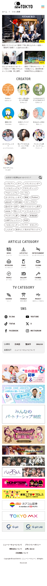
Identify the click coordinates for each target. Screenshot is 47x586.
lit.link (12, 317)
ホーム (4, 12)
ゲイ (19, 184)
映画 (26, 197)
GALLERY (23, 278)
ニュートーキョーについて (25, 350)
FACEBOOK (13, 331)
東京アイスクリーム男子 (31, 207)
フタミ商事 (16, 12)
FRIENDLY (23, 300)
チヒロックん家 (11, 216)
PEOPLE (9, 278)
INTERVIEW (9, 266)
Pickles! (35, 197)
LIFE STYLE (23, 254)
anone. (8, 211)
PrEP (26, 220)
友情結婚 (33, 216)
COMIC (23, 266)
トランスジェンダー (32, 184)
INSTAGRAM (36, 331)
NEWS (9, 254)
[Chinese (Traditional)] (28, 344)
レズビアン (9, 184)
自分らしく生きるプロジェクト (28, 229)
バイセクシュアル (12, 188)
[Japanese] (17, 344)
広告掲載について (22, 553)
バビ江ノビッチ (11, 225)
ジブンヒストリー (32, 211)
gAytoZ (8, 202)
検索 (40, 177)
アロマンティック (30, 188)
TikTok (12, 324)
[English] (39, 344)
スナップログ (30, 202)
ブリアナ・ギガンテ (29, 225)
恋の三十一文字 (11, 207)
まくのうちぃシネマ (13, 197)
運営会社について (15, 549)
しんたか (8, 229)
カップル (24, 193)
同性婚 (24, 216)
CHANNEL (38, 278)
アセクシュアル (11, 193)
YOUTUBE (35, 317)
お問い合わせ (29, 549)
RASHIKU (9, 300)
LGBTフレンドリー (13, 220)
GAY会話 (18, 202)
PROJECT (38, 300)
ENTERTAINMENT (38, 254)
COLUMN (38, 266)
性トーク (17, 211)
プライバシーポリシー (33, 545)
